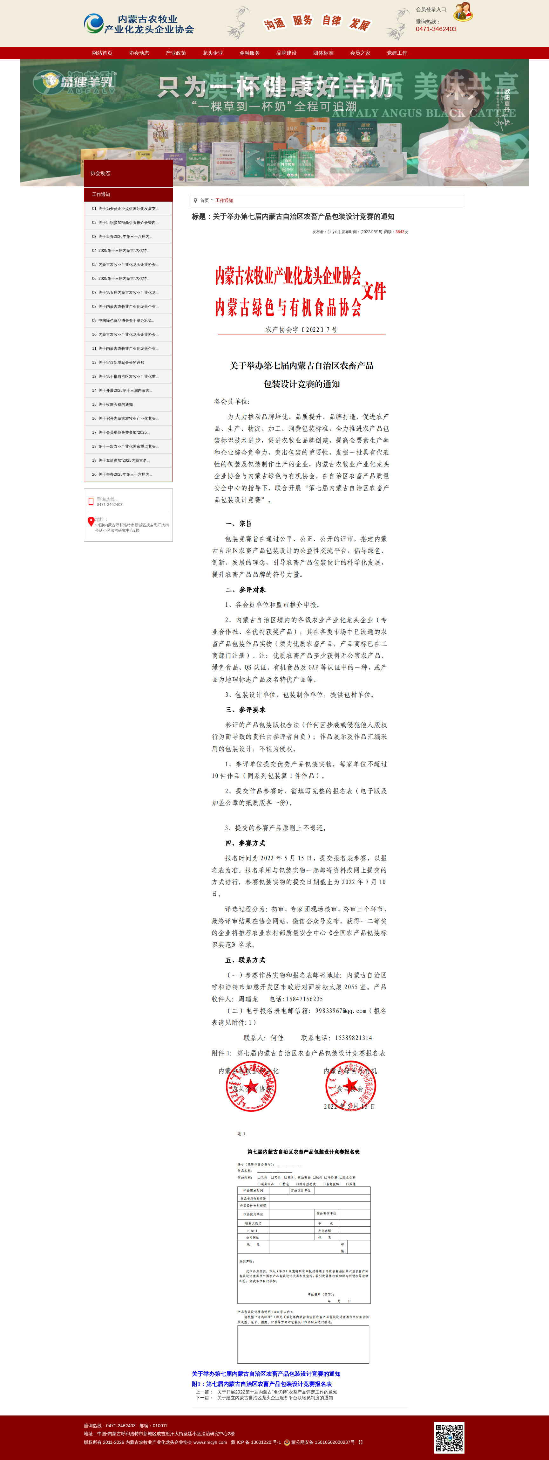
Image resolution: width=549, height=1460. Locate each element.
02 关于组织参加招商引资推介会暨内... (125, 222)
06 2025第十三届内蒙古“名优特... (121, 278)
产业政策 (176, 53)
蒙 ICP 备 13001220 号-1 (256, 1442)
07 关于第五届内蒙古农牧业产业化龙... (125, 292)
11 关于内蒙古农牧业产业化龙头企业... (125, 348)
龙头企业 (213, 53)
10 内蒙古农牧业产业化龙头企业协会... (125, 334)
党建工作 (397, 53)
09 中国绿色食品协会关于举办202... (123, 320)
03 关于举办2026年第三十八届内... (122, 236)
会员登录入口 (431, 9)
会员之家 (360, 53)
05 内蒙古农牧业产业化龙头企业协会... (125, 264)
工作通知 (101, 194)
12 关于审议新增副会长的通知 (118, 362)
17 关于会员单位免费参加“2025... (121, 432)
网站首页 (102, 53)
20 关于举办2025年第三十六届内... (122, 474)
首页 (204, 200)
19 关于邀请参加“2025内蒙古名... (121, 460)
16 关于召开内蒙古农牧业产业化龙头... (125, 418)
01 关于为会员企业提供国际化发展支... (125, 208)
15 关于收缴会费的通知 (112, 404)
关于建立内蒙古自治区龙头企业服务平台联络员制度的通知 (275, 1397)
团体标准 (323, 53)
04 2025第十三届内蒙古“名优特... (121, 250)
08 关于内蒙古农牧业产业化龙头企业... (125, 306)
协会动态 (139, 53)
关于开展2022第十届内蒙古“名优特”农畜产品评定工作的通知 (277, 1391)
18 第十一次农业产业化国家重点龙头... (125, 446)
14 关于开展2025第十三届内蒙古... (122, 390)
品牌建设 (286, 53)
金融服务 (250, 53)
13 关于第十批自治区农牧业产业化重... (125, 376)
